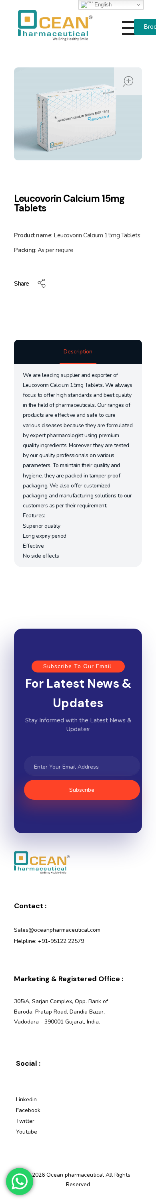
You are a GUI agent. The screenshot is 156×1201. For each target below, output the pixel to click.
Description (78, 351)
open (128, 81)
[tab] (78, 352)
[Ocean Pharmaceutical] (55, 25)
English (102, 5)
